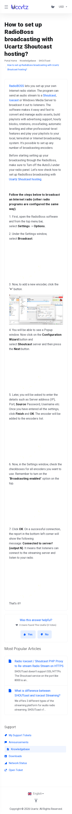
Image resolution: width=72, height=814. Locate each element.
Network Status (17, 763)
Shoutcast (49, 95)
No (47, 634)
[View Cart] (53, 6)
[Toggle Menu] (5, 7)
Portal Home (10, 60)
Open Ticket (15, 770)
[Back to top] (36, 801)
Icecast (14, 100)
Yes (30, 634)
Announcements (18, 742)
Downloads (15, 756)
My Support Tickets (19, 735)
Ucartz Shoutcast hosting (25, 179)
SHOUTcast (44, 60)
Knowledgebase (28, 60)
